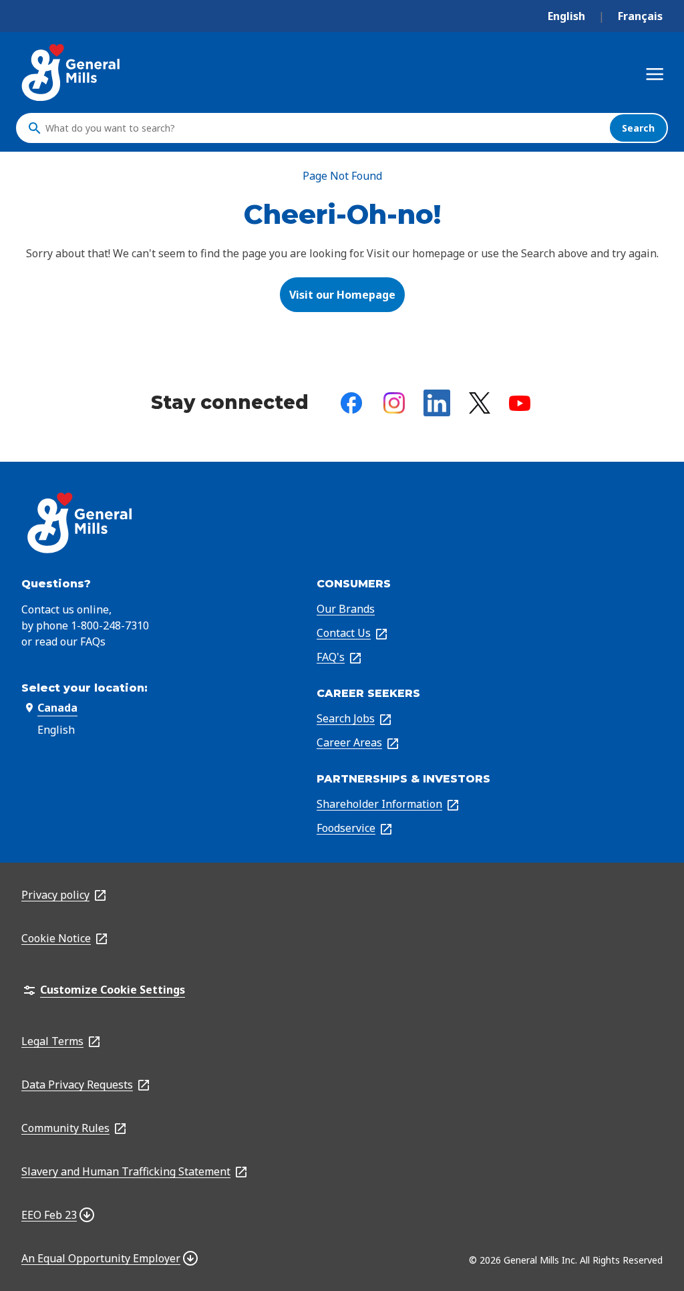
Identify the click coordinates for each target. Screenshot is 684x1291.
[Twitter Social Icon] (480, 403)
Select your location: (84, 688)
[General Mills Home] (72, 72)
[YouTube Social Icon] (519, 403)
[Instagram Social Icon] (394, 403)
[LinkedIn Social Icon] (437, 403)
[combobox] (324, 128)
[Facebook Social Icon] (351, 403)
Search (638, 128)
